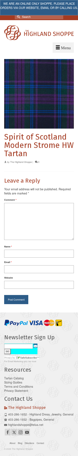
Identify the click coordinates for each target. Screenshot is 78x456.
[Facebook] (8, 432)
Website (8, 277)
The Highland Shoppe (21, 161)
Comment (10, 199)
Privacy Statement (16, 390)
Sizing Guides (13, 382)
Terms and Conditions (18, 386)
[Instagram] (21, 432)
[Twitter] (14, 432)
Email (8, 262)
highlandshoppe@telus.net (25, 425)
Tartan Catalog (14, 378)
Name (8, 246)
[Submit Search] (18, 16)
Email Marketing (15, 361)
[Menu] (63, 47)
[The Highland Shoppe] (39, 32)
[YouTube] (27, 432)
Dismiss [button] (39, 12)
